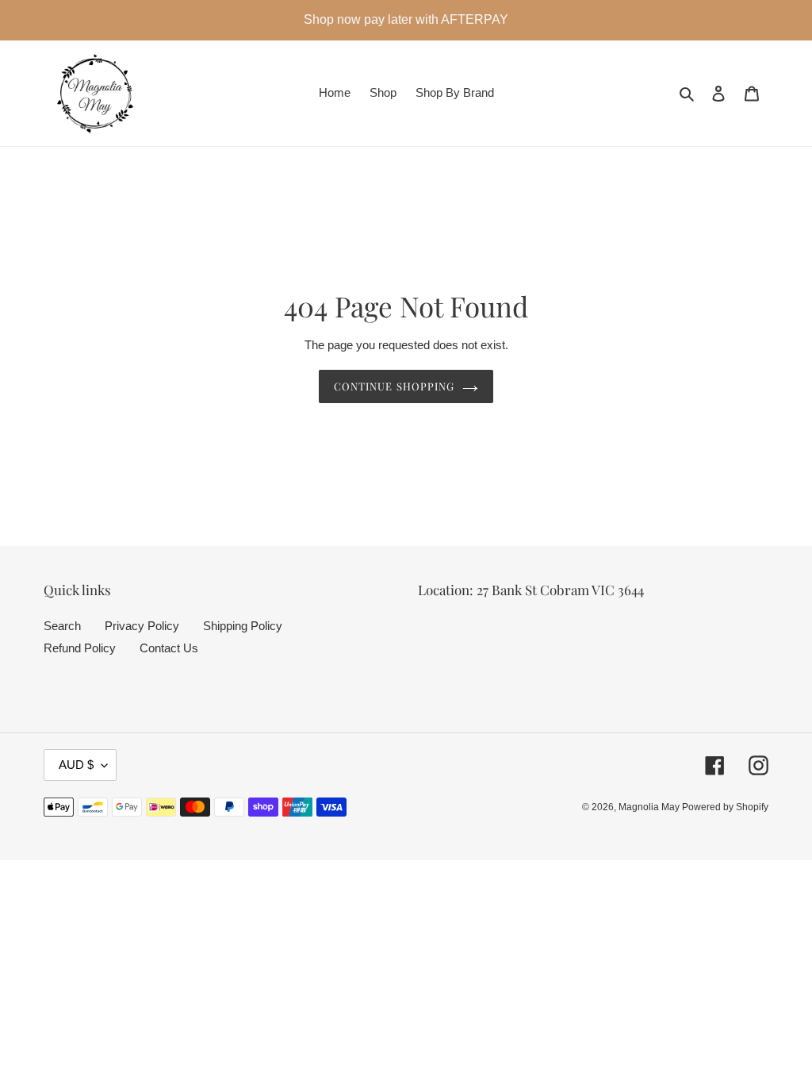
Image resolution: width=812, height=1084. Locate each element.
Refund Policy (80, 648)
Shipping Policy (242, 625)
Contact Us (169, 648)
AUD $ (76, 764)
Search (62, 625)
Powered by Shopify (725, 807)
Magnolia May (650, 807)
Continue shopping (394, 386)
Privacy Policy (142, 625)
